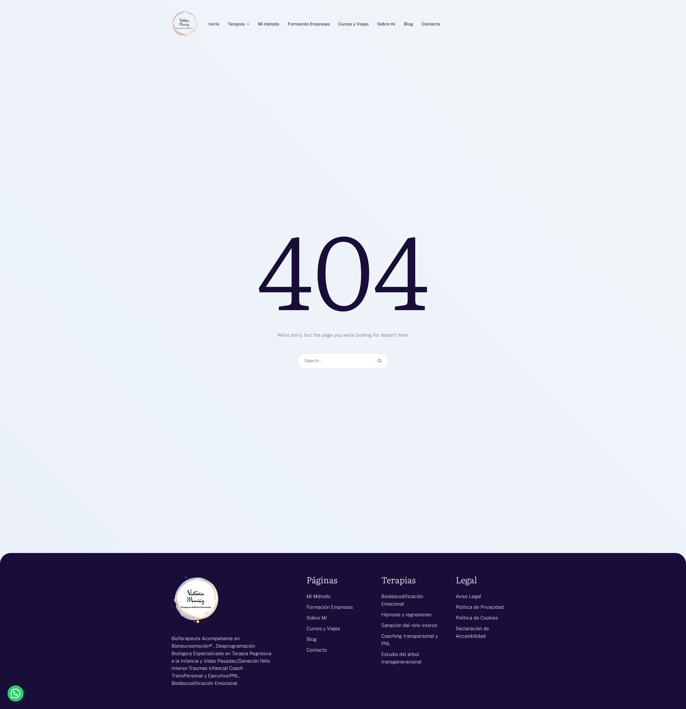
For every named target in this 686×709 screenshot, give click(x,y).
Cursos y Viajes (323, 628)
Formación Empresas (330, 607)
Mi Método (318, 596)
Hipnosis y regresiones (406, 614)
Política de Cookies (477, 618)
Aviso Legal (468, 596)
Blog (312, 639)
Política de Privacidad (480, 607)
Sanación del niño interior (409, 625)
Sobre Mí (317, 618)
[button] (248, 24)
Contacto (317, 650)
